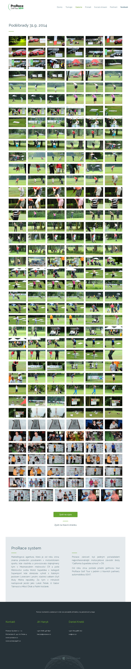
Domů (59, 7)
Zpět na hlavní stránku (65, 525)
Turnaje (69, 7)
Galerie (78, 7)
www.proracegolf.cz (13, 641)
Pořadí (88, 7)
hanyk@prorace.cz (44, 634)
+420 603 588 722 (75, 631)
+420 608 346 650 (44, 631)
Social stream (100, 7)
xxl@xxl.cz (73, 634)
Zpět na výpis (65, 514)
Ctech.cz (69, 658)
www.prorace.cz (12, 637)
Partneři (113, 7)
